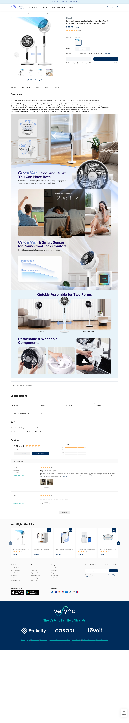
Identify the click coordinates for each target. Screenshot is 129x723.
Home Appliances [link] (28, 13)
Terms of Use (88, 576)
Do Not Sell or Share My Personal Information (95, 640)
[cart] (112, 7)
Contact (23, 640)
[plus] (88, 48)
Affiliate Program (55, 575)
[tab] (64, 428)
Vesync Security (76, 640)
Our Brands (44, 7)
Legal (28, 640)
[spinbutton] (82, 48)
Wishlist (31, 79)
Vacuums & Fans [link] (19, 13)
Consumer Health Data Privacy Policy (60, 640)
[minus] (77, 48)
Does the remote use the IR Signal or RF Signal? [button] (26, 432)
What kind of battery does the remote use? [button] (24, 428)
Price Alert (77, 27)
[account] (117, 7)
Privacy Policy (111, 575)
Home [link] (12, 13)
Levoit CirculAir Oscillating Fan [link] (42, 13)
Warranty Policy (35, 580)
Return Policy (34, 578)
